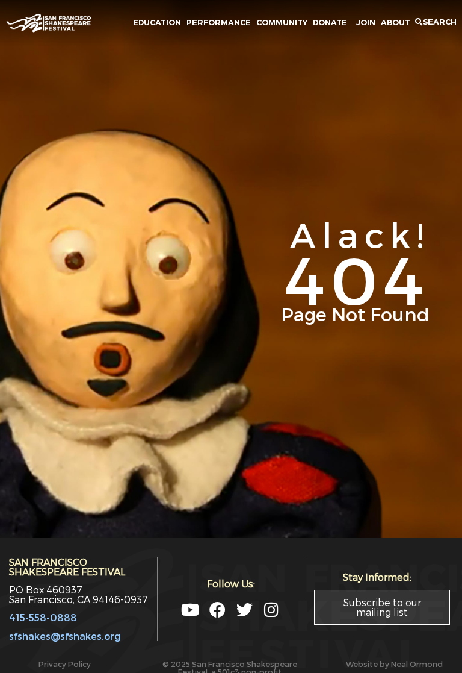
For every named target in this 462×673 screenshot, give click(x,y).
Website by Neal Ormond (394, 663)
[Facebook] (217, 609)
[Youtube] (190, 609)
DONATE (332, 22)
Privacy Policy (64, 663)
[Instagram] (271, 609)
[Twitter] (244, 609)
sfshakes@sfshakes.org (65, 636)
